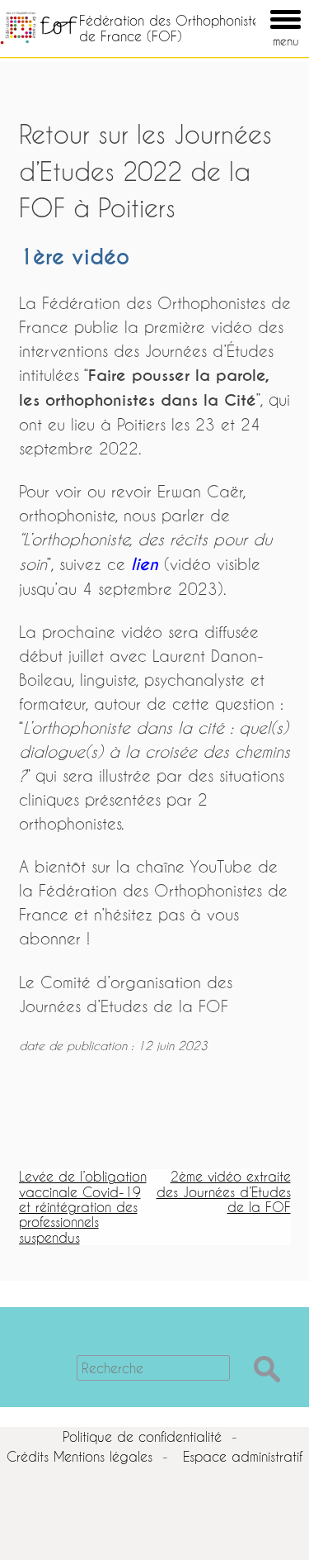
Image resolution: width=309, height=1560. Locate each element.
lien (144, 564)
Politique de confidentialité (142, 1436)
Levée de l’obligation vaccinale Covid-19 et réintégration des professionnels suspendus (83, 1206)
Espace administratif (242, 1456)
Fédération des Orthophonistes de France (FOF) (172, 27)
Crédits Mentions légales (79, 1456)
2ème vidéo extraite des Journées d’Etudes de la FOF (224, 1191)
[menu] (262, 7)
